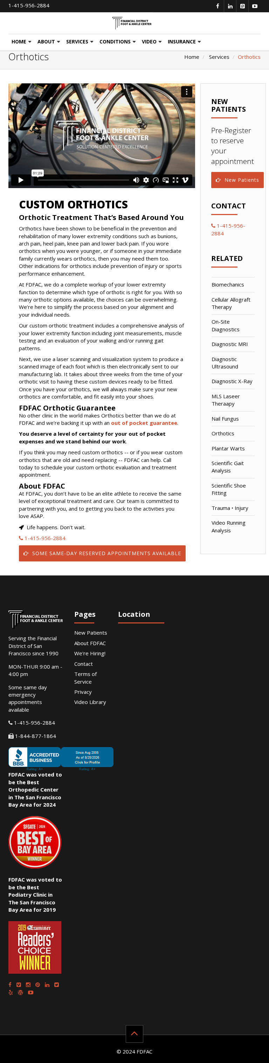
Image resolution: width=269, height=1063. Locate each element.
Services (219, 56)
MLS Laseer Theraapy (226, 400)
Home (19, 41)
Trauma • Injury (230, 507)
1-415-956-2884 (28, 5)
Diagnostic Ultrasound (225, 363)
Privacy (83, 691)
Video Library (90, 701)
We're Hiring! (89, 653)
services (77, 41)
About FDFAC (90, 643)
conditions (115, 41)
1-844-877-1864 (35, 735)
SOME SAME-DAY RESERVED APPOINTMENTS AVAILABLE (106, 553)
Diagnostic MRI (230, 343)
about (46, 41)
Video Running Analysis (229, 526)
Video (149, 41)
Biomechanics (228, 284)
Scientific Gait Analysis (228, 467)
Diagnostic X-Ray (232, 381)
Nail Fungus (225, 418)
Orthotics (223, 433)
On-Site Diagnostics (226, 325)
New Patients (242, 180)
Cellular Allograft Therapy (231, 303)
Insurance (182, 41)
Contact (83, 663)
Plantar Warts (228, 448)
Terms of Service (85, 677)
